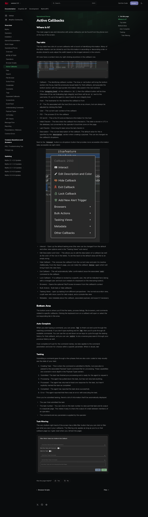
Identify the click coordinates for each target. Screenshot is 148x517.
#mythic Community (16, 20)
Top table (123, 22)
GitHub (11, 16)
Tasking (122, 32)
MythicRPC (45, 9)
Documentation (10, 9)
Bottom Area (122, 26)
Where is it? (122, 19)
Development (34, 9)
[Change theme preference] (141, 3)
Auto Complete (125, 29)
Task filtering (125, 35)
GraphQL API (22, 9)
